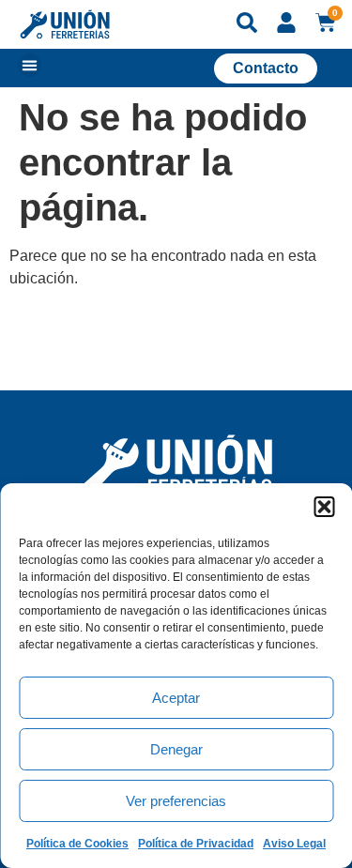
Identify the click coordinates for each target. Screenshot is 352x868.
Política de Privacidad (195, 843)
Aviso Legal (294, 843)
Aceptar (176, 698)
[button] (323, 506)
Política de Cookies (77, 843)
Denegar (176, 749)
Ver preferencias (176, 801)
